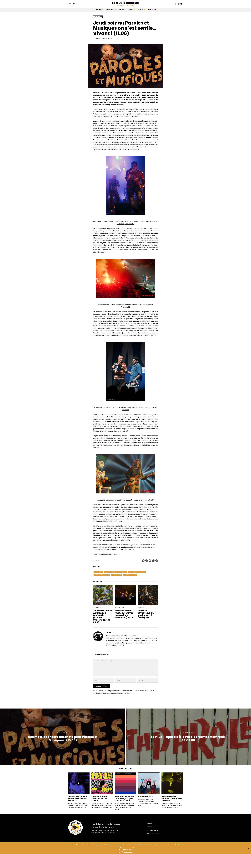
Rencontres (152, 9)
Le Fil (118, 572)
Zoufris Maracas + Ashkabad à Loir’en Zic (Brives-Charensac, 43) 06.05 (102, 616)
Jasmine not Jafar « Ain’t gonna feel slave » (99, 798)
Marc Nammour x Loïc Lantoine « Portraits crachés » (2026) (124, 798)
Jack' (108, 632)
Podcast (122, 9)
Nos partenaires (153, 830)
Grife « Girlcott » (145, 796)
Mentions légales (153, 833)
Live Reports (110, 9)
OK (119, 849)
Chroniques (98, 9)
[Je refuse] (249, 848)
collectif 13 (109, 572)
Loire (124, 572)
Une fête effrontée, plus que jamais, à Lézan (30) (146, 614)
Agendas (140, 9)
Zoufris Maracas (130, 575)
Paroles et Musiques (102, 575)
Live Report (98, 17)
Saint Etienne (116, 575)
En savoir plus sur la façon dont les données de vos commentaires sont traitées (124, 692)
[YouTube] (181, 4)
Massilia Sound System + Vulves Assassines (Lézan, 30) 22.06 (124, 614)
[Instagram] (178, 4)
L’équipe (150, 827)
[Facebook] (176, 4)
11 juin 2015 (98, 572)
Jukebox (130, 9)
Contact (150, 823)
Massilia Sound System (137, 572)
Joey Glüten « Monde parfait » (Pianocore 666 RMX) (77, 798)
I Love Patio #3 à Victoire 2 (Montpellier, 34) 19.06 (172, 798)
